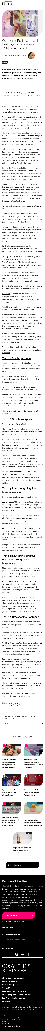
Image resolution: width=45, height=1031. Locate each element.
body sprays (35, 125)
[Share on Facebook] (17, 703)
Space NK (6, 184)
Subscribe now (14, 865)
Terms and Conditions (11, 1026)
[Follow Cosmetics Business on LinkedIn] (22, 955)
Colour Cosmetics (16, 744)
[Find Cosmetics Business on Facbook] (28, 955)
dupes (4, 125)
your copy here (36, 95)
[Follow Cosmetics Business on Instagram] (17, 955)
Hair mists (6, 294)
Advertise (6, 1001)
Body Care (29, 833)
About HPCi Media (9, 981)
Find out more (7, 927)
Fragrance (4, 62)
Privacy (24, 1026)
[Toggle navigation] (42, 3)
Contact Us (6, 988)
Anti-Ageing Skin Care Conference (16, 995)
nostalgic (26, 571)
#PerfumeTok (17, 432)
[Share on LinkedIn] (11, 703)
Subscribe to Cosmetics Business (15, 694)
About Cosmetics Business (13, 978)
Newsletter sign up (10, 985)
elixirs (27, 275)
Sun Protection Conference (13, 998)
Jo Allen (7, 55)
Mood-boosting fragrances (13, 568)
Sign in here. (21, 921)
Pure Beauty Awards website (14, 991)
